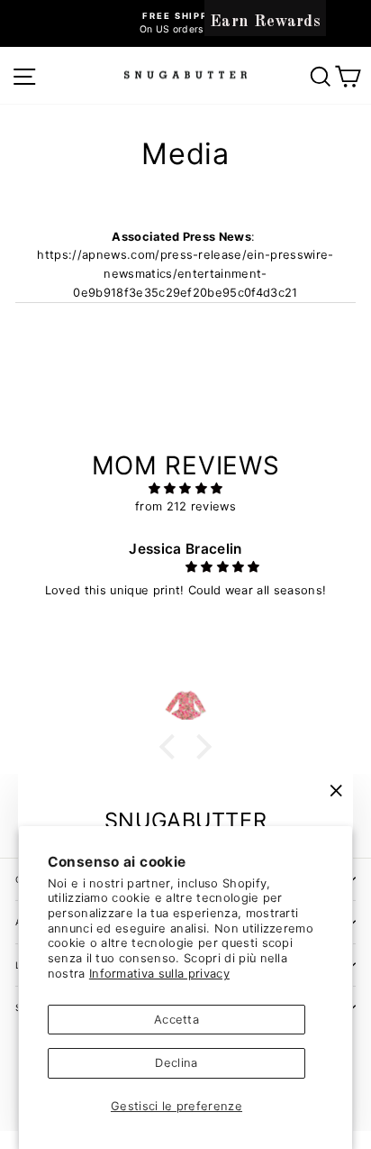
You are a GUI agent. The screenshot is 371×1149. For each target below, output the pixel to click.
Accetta (176, 1019)
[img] (185, 489)
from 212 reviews (185, 506)
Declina (176, 1063)
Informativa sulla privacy (159, 973)
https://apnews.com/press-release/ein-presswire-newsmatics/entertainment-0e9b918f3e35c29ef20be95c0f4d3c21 (185, 273)
